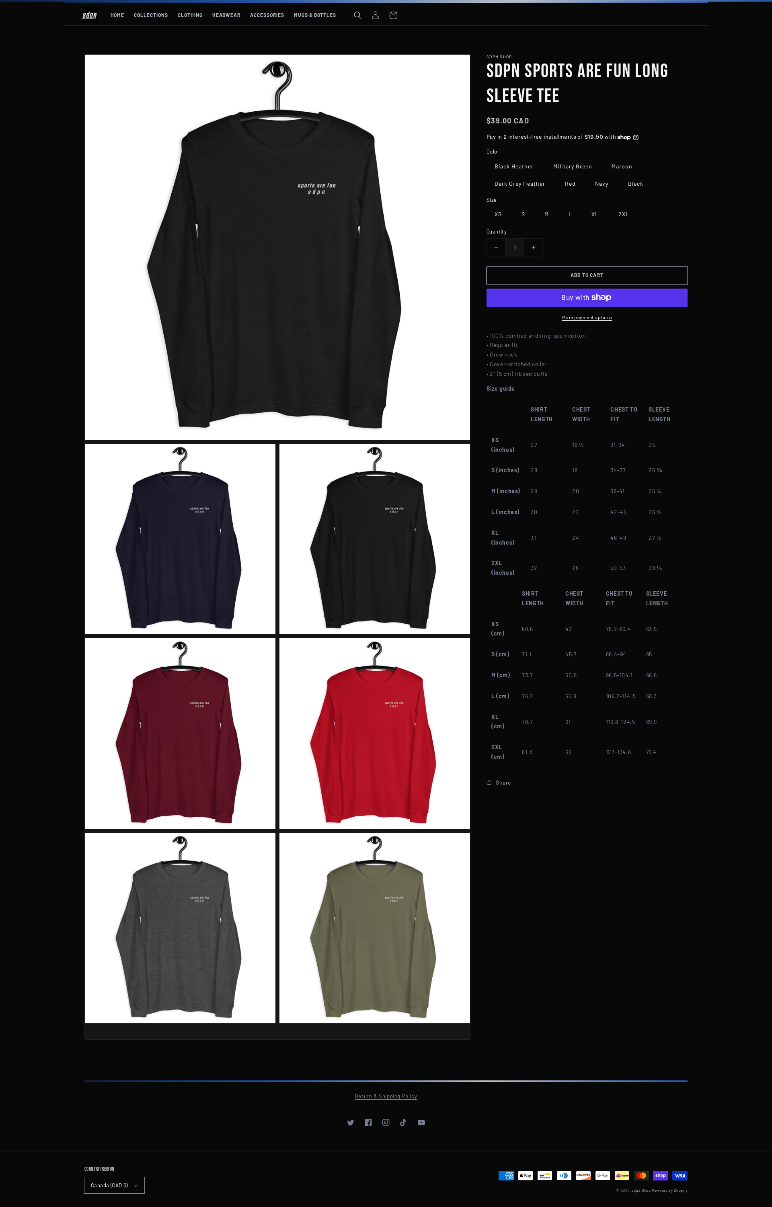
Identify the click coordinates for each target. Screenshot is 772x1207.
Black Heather (514, 165)
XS (498, 214)
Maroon (622, 165)
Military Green (572, 165)
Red (570, 183)
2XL (623, 214)
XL (595, 214)
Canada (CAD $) (109, 1185)
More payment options (587, 317)
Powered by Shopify (670, 1190)
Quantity (497, 231)
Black (635, 183)
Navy (601, 183)
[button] (358, 15)
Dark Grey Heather (520, 183)
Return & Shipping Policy (386, 1096)
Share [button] (503, 782)
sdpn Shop (641, 1190)
